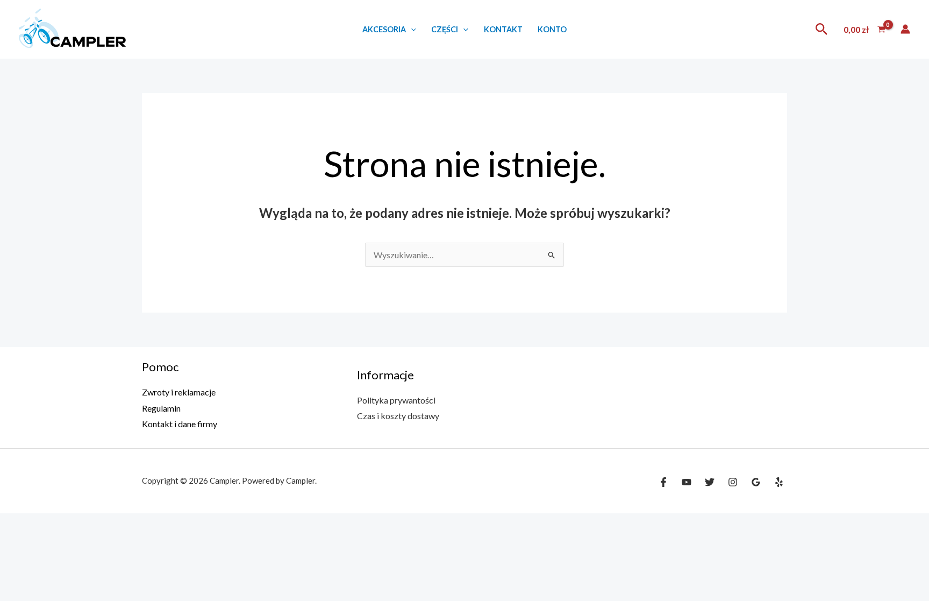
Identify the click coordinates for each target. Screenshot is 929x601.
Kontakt (503, 29)
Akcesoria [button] (384, 29)
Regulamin (161, 408)
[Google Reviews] (756, 482)
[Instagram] (733, 482)
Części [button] (444, 29)
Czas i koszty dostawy (398, 416)
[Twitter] (709, 482)
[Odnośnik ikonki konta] (905, 29)
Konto (552, 29)
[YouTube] (686, 482)
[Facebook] (663, 482)
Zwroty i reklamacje (179, 392)
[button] (411, 29)
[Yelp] (779, 482)
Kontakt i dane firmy (179, 424)
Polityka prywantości (396, 400)
